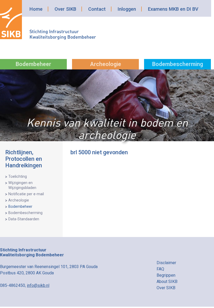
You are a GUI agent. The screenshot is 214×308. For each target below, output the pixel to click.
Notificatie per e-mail (26, 194)
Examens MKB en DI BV (173, 9)
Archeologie (105, 64)
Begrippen (166, 275)
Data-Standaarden (23, 219)
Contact (97, 9)
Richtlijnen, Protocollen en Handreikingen (23, 159)
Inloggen (127, 9)
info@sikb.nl (38, 285)
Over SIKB (65, 9)
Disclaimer (166, 262)
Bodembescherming (177, 64)
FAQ (160, 268)
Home (36, 9)
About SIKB (167, 281)
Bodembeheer (33, 64)
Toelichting (17, 176)
